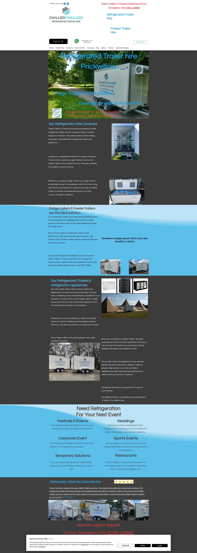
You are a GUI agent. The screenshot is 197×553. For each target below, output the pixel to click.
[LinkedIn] (68, 4)
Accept (160, 545)
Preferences (125, 545)
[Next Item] (145, 510)
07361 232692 (132, 8)
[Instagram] (62, 4)
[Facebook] (65, 4)
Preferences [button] (42, 546)
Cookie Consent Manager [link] (36, 538)
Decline (143, 545)
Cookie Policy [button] (84, 544)
